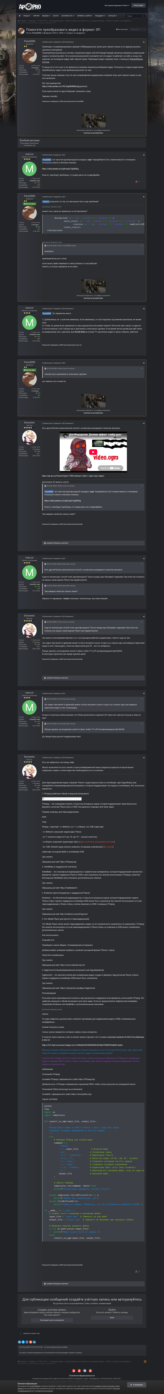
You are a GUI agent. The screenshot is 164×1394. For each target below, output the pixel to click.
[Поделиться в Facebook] (27, 1342)
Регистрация (138, 5)
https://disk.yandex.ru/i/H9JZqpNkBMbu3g (60, 86)
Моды (26, 16)
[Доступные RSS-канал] (145, 1361)
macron (29, 154)
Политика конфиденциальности (82, 1376)
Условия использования (44, 1391)
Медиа (45, 16)
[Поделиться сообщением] (143, 42)
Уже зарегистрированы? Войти (116, 5)
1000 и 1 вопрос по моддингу (72, 33)
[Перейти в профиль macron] (29, 169)
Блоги (56, 16)
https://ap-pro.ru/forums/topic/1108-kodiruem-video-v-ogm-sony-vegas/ (73, 476)
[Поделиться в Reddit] (30, 1342)
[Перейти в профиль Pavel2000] (21, 31)
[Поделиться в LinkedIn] (34, 1342)
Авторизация (123, 29)
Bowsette (29, 422)
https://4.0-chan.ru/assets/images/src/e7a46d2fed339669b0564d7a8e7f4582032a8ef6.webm (82, 1045)
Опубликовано (53, 42)
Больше (111, 16)
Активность (67, 16)
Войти (112, 1318)
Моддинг (99, 16)
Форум (36, 16)
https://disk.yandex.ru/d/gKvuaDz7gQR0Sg (60, 169)
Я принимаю (137, 1385)
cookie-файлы (35, 1386)
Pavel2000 (29, 41)
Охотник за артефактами (93, 133)
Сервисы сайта (84, 16)
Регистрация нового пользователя (52, 1320)
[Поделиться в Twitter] (23, 1342)
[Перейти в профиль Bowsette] (29, 437)
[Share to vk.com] (19, 1342)
